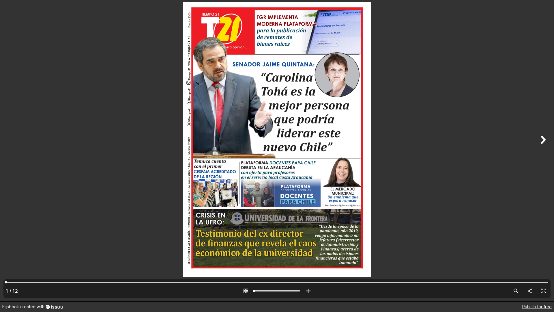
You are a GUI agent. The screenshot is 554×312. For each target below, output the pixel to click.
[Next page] (542, 150)
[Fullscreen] (543, 291)
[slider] (277, 291)
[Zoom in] (308, 291)
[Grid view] (246, 291)
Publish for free (537, 306)
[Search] (516, 291)
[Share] (530, 291)
